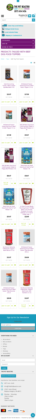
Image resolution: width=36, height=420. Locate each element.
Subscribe (18, 321)
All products (6, 339)
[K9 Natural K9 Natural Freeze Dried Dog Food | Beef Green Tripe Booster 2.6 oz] (9, 270)
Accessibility (6, 353)
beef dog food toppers (17, 59)
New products (7, 341)
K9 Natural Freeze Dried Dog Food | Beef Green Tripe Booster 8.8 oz (27, 249)
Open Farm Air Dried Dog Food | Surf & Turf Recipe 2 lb (27, 167)
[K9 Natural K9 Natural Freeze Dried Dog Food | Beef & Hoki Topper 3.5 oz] (9, 107)
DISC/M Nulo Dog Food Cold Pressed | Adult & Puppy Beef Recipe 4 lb (9, 167)
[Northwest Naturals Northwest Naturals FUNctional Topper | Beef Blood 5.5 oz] (9, 230)
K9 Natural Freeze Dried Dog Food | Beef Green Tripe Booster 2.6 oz (9, 290)
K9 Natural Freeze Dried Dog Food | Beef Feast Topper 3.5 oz (27, 85)
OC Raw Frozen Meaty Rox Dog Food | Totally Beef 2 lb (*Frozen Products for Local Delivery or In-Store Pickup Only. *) (27, 210)
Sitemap (5, 351)
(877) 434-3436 (9, 383)
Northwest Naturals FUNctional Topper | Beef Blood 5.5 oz (9, 248)
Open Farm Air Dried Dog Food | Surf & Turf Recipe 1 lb (9, 208)
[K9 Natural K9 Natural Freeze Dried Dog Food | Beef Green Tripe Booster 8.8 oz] (27, 230)
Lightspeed (31, 417)
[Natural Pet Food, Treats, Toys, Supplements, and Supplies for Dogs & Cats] (18, 8)
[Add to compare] (12, 102)
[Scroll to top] (33, 415)
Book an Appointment (8, 376)
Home (2, 59)
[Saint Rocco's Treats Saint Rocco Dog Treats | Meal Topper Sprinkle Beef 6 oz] (9, 67)
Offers (5, 344)
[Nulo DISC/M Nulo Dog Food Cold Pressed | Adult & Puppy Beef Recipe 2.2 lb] (27, 107)
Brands (5, 346)
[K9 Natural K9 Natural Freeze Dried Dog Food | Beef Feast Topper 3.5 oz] (27, 67)
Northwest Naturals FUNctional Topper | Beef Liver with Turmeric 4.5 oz (27, 290)
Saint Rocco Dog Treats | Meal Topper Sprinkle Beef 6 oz (8, 85)
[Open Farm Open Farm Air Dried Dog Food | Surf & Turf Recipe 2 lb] (27, 148)
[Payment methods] (3, 410)
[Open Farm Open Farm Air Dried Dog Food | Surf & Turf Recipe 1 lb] (9, 189)
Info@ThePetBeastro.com (12, 386)
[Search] (33, 20)
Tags (7, 59)
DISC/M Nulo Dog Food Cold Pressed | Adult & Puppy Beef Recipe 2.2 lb (27, 127)
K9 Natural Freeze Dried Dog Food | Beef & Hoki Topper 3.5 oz (9, 126)
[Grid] (31, 63)
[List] (34, 63)
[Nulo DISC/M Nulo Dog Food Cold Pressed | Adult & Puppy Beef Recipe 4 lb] (9, 148)
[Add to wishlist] (15, 102)
